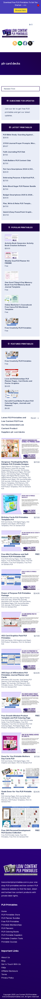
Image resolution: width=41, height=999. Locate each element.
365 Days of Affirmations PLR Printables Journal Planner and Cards (15, 675)
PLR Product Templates (9, 487)
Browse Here (20, 10)
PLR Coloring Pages (13, 474)
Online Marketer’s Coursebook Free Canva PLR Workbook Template (18, 307)
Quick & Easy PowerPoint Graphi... (18, 212)
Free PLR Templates (16, 562)
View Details (20, 445)
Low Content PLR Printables (26, 994)
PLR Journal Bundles (24, 479)
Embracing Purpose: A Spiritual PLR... (19, 178)
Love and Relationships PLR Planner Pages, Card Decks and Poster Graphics (18, 381)
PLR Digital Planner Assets (16, 476)
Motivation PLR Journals (9, 601)
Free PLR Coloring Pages (10, 559)
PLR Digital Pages (19, 522)
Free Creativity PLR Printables (18, 328)
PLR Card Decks (7, 522)
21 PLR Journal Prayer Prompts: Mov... (19, 143)
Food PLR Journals (18, 468)
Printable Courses (9, 942)
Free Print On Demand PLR (19, 724)
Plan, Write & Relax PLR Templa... (17, 203)
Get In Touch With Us (11, 964)
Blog (3, 961)
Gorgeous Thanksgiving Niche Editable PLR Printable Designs (15, 463)
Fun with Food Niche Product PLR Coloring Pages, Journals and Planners (19, 403)
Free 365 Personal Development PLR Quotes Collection (15, 831)
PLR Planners (20, 483)
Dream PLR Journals (20, 599)
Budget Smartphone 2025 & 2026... (18, 195)
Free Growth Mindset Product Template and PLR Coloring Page (15, 716)
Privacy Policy (7, 978)
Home (4, 911)
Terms (4, 974)
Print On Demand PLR (17, 525)
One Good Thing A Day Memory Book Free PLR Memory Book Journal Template (18, 284)
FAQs (3, 967)
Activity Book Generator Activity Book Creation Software (19, 244)
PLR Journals (5, 481)
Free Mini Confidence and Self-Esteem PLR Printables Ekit (15, 555)
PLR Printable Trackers (21, 485)
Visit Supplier (20, 451)
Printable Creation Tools (12, 938)
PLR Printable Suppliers (11, 935)
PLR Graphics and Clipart (15, 523)
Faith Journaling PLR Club (14, 152)
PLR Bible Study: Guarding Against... (18, 135)
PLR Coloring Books (10, 932)
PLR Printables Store (10, 915)
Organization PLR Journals (10, 470)
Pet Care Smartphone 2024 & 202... (18, 169)
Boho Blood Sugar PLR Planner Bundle (19, 186)
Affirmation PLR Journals (10, 598)
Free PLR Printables (13, 722)
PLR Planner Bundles (18, 481)
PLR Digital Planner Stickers (15, 476)
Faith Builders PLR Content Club (17, 160)
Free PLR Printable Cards (16, 561)
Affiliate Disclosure (9, 971)
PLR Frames (23, 477)
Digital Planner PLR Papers (10, 466)
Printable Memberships (11, 925)
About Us (5, 957)
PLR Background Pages (15, 472)
